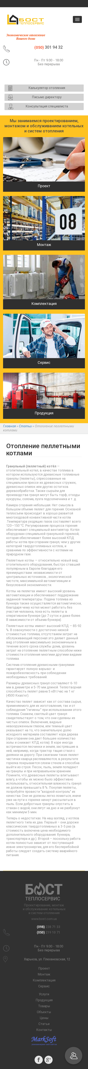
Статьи (44, 1024)
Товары (44, 1006)
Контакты (44, 1030)
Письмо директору (47, 97)
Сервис (44, 986)
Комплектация (44, 980)
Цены (44, 1018)
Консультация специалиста (47, 106)
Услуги (44, 994)
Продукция (44, 1000)
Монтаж (44, 974)
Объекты (44, 1012)
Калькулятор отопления (46, 88)
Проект (44, 968)
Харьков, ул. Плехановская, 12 (47, 959)
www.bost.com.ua (44, 919)
